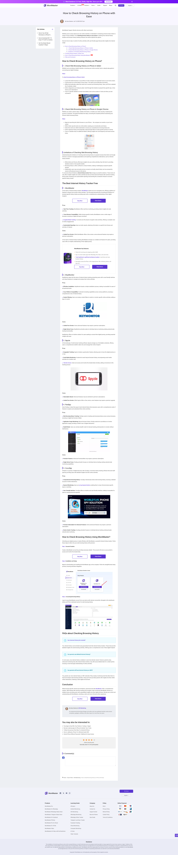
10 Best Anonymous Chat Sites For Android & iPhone (77, 730)
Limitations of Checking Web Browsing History (79, 52)
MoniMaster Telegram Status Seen (53, 814)
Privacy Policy (106, 809)
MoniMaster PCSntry (50, 820)
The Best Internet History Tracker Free (74, 53)
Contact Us (92, 809)
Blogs (110, 5)
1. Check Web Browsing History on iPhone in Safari (80, 48)
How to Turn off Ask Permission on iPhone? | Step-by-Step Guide (45, 34)
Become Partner (94, 814)
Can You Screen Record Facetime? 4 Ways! (44, 44)
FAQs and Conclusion (70, 57)
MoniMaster (85, 190)
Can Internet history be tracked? (76, 640)
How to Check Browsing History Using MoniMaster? (77, 55)
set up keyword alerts (84, 485)
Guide (98, 5)
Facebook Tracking (75, 823)
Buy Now (79, 201)
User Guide (92, 817)
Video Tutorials (74, 834)
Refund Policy (106, 812)
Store (122, 5)
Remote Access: (68, 363)
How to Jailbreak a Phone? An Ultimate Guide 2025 (76, 732)
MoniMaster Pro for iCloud (51, 823)
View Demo (98, 201)
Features (86, 5)
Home (64, 777)
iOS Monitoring (82, 708)
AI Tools (72, 831)
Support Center (93, 812)
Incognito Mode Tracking (69, 220)
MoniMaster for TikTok (50, 826)
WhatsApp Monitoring (76, 814)
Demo (93, 5)
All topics (73, 806)
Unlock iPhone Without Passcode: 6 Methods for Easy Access (79, 734)
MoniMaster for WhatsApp (51, 809)
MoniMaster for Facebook (51, 817)
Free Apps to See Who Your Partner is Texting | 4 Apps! (77, 726)
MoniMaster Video (49, 828)
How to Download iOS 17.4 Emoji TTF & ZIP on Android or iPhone (45, 39)
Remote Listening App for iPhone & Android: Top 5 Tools (77, 728)
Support (105, 5)
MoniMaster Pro (49, 806)
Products (72, 5)
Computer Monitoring (76, 828)
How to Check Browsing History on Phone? (75, 46)
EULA (104, 806)
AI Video (80, 5)
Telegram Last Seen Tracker (78, 820)
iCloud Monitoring (75, 826)
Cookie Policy (106, 814)
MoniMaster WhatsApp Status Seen (54, 812)
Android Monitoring (75, 809)
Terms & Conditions (108, 817)
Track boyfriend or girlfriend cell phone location (87, 257)
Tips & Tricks (70, 777)
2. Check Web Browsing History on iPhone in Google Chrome (83, 50)
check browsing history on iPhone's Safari (74, 77)
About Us (92, 806)
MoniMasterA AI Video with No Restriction (55, 831)
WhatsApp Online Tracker (77, 817)
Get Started (108, 1)
